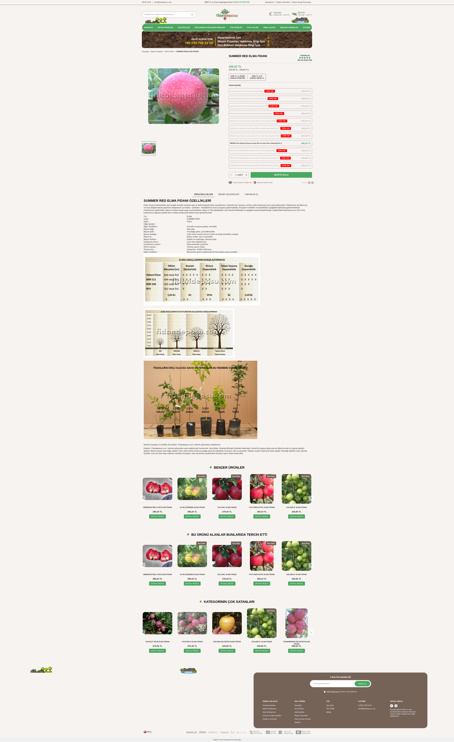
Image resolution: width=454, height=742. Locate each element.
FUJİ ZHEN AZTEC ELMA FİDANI (262, 507)
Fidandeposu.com (185, 445)
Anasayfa (145, 51)
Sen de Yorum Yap (305, 60)
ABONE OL (362, 684)
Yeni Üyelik (330, 709)
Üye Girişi (330, 705)
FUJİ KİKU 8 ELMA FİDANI (157, 642)
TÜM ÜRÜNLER (236, 27)
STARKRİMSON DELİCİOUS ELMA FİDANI (261, 643)
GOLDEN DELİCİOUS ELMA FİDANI (192, 642)
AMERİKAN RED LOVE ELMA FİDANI (157, 507)
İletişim (329, 712)
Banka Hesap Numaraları (301, 2)
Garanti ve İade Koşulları (272, 715)
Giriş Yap (278, 15)
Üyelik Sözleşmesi (269, 709)
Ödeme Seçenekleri (228, 194)
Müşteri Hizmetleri (283, 2)
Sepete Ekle (281, 175)
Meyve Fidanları (157, 51)
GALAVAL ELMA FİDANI (227, 507)
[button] (142, 498)
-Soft (215, 740)
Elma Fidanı (169, 51)
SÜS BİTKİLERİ (184, 27)
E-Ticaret (220, 740)
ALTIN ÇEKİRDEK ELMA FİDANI (192, 507)
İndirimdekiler (300, 712)
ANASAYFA (148, 27)
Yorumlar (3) (251, 194)
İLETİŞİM (306, 27)
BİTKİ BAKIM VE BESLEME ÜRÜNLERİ (210, 27)
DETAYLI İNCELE (157, 516)
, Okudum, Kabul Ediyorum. (342, 692)
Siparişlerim (269, 2)
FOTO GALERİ (252, 27)
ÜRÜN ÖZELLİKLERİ (203, 194)
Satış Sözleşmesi (269, 712)
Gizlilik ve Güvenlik (270, 719)
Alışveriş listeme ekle (265, 182)
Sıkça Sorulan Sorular (303, 719)
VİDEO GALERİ (269, 27)
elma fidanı (213, 448)
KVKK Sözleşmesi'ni (333, 692)
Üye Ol (287, 15)
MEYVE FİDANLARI (165, 27)
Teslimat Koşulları (269, 705)
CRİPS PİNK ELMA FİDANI (296, 642)
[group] (183, 96)
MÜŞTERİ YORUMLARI (289, 27)
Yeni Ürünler (299, 709)
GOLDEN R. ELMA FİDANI (296, 507)
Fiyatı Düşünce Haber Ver (242, 182)
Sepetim (298, 722)
